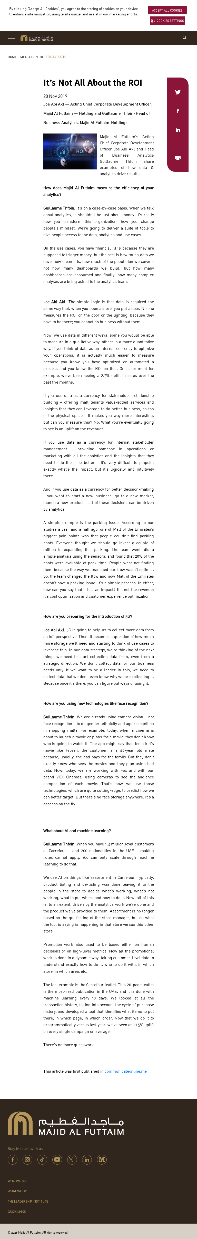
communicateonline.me (126, 1071)
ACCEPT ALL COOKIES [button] (167, 10)
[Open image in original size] (37, 37)
